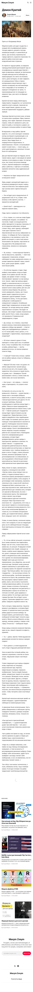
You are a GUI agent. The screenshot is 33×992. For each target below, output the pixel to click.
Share (27, 15)
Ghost (20, 979)
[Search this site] (28, 2)
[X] (15, 966)
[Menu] (30, 2)
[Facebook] (18, 966)
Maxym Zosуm (8, 2)
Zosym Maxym (11, 14)
